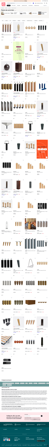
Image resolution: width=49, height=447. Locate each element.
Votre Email (26, 414)
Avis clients (3, 445)
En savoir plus (43, 439)
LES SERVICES (16, 429)
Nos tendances (31, 5)
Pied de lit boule (22, 383)
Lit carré (27, 383)
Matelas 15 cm (35, 383)
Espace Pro (45, 5)
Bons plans (18, 5)
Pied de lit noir (30, 383)
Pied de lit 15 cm (17, 383)
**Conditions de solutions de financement (32, 445)
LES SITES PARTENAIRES (39, 429)
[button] (46, 3)
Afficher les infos (24, 434)
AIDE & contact (5, 429)
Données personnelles (15, 445)
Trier (2, 20)
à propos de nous (28, 429)
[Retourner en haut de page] (47, 445)
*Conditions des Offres (24, 445)
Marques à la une (36, 5)
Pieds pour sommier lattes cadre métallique (8, 383)
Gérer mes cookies (19, 445)
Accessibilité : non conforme (39, 445)
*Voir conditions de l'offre (27, 417)
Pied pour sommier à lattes (41, 383)
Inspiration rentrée (24, 5)
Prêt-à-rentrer (14, 5)
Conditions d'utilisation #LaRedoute (8, 445)
